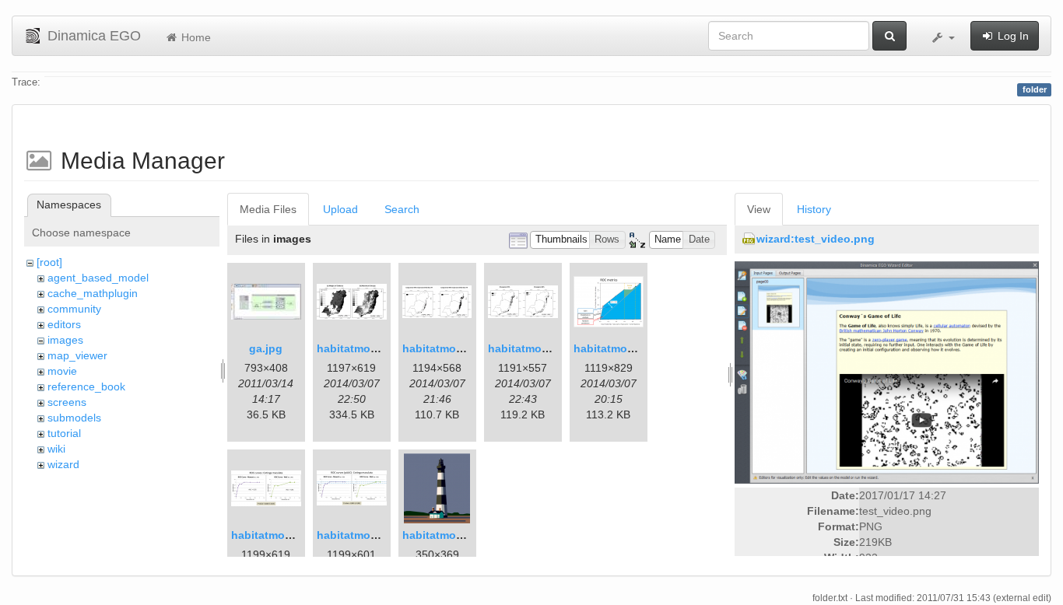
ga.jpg (265, 348)
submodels (74, 417)
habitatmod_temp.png (461, 535)
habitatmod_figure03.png (641, 348)
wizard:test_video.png (815, 239)
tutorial (64, 433)
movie (62, 371)
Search (401, 209)
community (74, 308)
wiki (56, 448)
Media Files (268, 209)
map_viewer (77, 355)
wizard (63, 464)
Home (194, 37)
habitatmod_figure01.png (384, 348)
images (65, 340)
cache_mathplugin (92, 293)
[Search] (889, 36)
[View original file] (887, 371)
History (814, 209)
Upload (340, 209)
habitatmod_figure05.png (384, 535)
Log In (1012, 36)
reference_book (86, 386)
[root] (49, 262)
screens (66, 402)
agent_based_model (98, 277)
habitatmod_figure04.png (298, 535)
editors (64, 324)
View (758, 209)
